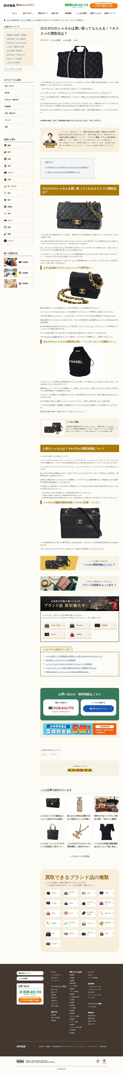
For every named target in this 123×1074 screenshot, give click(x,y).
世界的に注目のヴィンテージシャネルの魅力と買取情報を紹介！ (67, 672)
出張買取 (53, 1014)
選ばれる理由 (54, 1005)
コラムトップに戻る (81, 856)
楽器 (9, 234)
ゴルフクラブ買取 (74, 1016)
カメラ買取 (73, 1008)
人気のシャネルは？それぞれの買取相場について (62, 172)
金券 (9, 213)
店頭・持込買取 (55, 1017)
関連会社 (91, 1012)
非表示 (51, 162)
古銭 (9, 159)
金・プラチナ (12, 186)
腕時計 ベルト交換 (19, 46)
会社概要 (41, 1046)
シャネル (44, 754)
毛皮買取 (72, 988)
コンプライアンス (92, 1046)
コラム (75, 40)
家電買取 (72, 1019)
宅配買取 (53, 1020)
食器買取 (72, 1010)
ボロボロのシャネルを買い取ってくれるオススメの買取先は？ (67, 167)
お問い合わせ (54, 977)
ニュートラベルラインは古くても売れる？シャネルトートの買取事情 (69, 664)
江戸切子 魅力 (10, 38)
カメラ (10, 220)
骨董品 (10, 206)
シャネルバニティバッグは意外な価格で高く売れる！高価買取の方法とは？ (71, 668)
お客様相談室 (102, 1046)
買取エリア (54, 992)
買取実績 (53, 994)
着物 (9, 145)
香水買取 (72, 1024)
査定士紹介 (54, 997)
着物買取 (72, 974)
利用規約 (47, 1046)
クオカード (10, 58)
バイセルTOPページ (56, 974)
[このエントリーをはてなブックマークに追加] (88, 770)
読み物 (7, 92)
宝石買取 (72, 999)
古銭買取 (72, 980)
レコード (11, 241)
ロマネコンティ (20, 54)
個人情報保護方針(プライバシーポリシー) (63, 1046)
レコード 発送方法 (21, 38)
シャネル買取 (67, 40)
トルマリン (10, 46)
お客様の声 (54, 1000)
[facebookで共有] (80, 770)
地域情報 (68, 13)
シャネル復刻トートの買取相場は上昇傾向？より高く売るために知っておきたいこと (74, 656)
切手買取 (72, 977)
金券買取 (72, 1005)
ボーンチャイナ (11, 54)
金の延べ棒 (19, 50)
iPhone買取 (72, 1030)
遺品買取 (72, 1032)
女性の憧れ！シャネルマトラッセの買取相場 (61, 660)
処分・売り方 (9, 86)
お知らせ (90, 974)
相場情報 (8, 106)
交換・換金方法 (10, 113)
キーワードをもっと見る (12, 69)
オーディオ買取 (74, 1021)
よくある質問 (82, 13)
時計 (9, 200)
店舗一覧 (54, 13)
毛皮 (9, 166)
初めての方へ (28, 13)
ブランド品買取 (55, 40)
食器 (9, 227)
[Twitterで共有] (71, 770)
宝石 (9, 193)
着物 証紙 (9, 34)
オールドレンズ (11, 42)
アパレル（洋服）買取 (76, 1027)
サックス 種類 (18, 58)
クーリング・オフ (81, 1046)
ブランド (53, 754)
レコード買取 (73, 985)
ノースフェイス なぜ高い (13, 62)
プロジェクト (54, 1003)
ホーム (14, 13)
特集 (6, 127)
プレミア (8, 120)
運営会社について (24, 973)
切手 (9, 152)
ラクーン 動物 (10, 50)
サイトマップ (54, 980)
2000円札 (23, 34)
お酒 (9, 179)
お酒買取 (72, 994)
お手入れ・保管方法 (11, 99)
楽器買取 (72, 1013)
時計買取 (72, 1002)
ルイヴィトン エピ (21, 42)
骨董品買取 (73, 983)
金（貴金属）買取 (74, 997)
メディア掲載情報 (93, 977)
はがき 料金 (16, 34)
